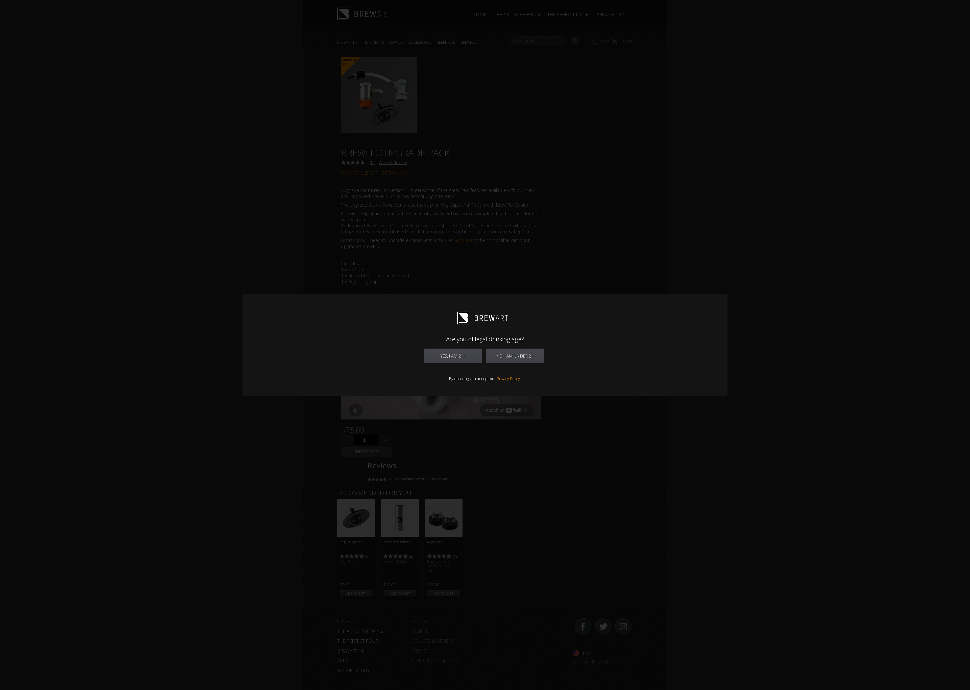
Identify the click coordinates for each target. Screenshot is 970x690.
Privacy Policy (508, 378)
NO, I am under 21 (514, 356)
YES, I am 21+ (452, 356)
